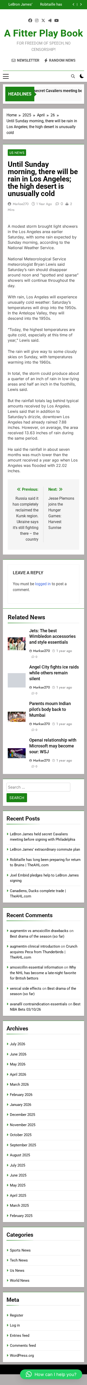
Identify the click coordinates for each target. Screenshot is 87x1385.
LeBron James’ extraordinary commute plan (45, 849)
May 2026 (17, 1064)
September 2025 (23, 1145)
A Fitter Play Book (43, 33)
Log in (15, 1325)
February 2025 (21, 1216)
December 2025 (22, 1114)
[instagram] (37, 21)
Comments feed (23, 1345)
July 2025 (17, 1165)
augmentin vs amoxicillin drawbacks (39, 931)
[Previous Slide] (73, 4)
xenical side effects (25, 988)
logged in (43, 584)
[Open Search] (73, 76)
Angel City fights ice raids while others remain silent (54, 673)
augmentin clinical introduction (35, 946)
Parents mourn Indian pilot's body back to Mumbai (50, 709)
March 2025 (19, 1205)
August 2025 (20, 1155)
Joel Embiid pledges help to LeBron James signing (20, 5)
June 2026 (18, 1054)
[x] (43, 21)
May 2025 (17, 1185)
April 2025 (18, 1195)
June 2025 (18, 1175)
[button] (51, 1374)
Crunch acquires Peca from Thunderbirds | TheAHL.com (43, 952)
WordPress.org (22, 1355)
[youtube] (56, 21)
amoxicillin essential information (36, 967)
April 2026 (18, 1074)
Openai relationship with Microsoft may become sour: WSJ (52, 746)
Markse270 (21, 203)
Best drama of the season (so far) (37, 936)
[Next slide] (81, 4)
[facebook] (30, 21)
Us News (16, 152)
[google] (50, 21)
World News (19, 1280)
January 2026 (20, 1104)
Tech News (19, 1260)
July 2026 (17, 1044)
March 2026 (19, 1084)
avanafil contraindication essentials (38, 1004)
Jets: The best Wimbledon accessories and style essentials (52, 636)
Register (16, 1315)
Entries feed (19, 1335)
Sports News (20, 1250)
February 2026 (21, 1095)
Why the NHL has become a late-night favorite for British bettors (43, 972)
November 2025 (22, 1125)
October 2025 (20, 1135)
